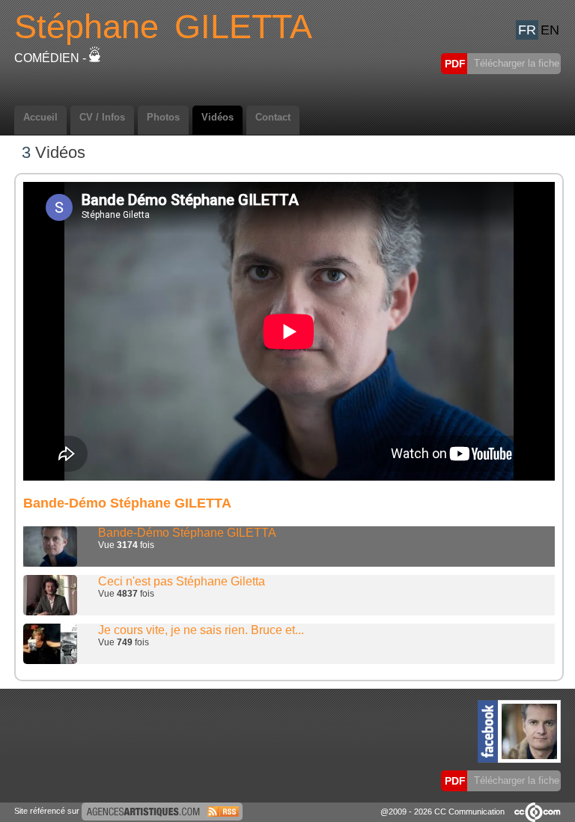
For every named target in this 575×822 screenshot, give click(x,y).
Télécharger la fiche (515, 63)
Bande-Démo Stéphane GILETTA (187, 532)
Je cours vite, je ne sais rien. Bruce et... (201, 630)
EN (550, 29)
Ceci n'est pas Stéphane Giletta (181, 581)
